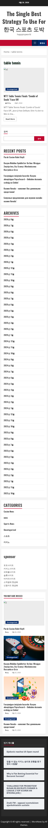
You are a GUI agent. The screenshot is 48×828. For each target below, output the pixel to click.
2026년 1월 (8, 261)
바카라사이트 (10, 578)
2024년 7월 (9, 371)
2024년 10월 (9, 353)
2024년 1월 (9, 408)
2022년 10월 (9, 493)
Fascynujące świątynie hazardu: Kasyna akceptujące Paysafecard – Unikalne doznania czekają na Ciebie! (23, 179)
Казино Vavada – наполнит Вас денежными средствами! (22, 725)
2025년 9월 (9, 286)
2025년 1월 (8, 335)
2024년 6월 (9, 377)
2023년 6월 (9, 450)
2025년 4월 (9, 316)
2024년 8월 (9, 365)
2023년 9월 (9, 432)
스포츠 (7, 535)
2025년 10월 (9, 280)
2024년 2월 (9, 402)
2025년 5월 (9, 310)
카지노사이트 (10, 568)
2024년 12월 (9, 341)
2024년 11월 (9, 347)
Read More (11, 119)
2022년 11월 (9, 487)
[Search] (29, 42)
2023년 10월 (9, 426)
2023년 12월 (9, 414)
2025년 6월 (9, 304)
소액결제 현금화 (11, 582)
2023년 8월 (9, 438)
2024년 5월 (9, 383)
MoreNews (37, 821)
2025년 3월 (9, 322)
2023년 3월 (9, 468)
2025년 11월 (9, 274)
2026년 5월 (9, 237)
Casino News (9, 511)
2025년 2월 (9, 328)
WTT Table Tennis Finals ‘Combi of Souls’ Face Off (24, 80)
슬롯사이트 (9, 575)
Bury (7, 632)
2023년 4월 (9, 462)
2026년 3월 (9, 249)
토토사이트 (9, 565)
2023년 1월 (8, 481)
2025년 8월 (9, 292)
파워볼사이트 (10, 572)
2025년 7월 (9, 298)
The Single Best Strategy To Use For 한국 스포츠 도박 (24, 21)
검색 (6, 131)
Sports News (9, 523)
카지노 (7, 542)
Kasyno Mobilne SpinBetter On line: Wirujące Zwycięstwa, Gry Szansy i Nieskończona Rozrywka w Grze (22, 166)
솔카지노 (8, 103)
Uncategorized (12, 89)
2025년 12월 (9, 268)
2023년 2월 (9, 475)
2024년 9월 (9, 359)
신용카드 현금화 (11, 585)
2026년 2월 (9, 255)
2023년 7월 (9, 444)
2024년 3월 (9, 395)
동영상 (42, 43)
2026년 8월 (9, 219)
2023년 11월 (9, 420)
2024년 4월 (9, 389)
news (6, 517)
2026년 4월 (9, 243)
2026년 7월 (9, 225)
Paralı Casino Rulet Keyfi (14, 157)
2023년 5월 (9, 456)
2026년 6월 (9, 231)
